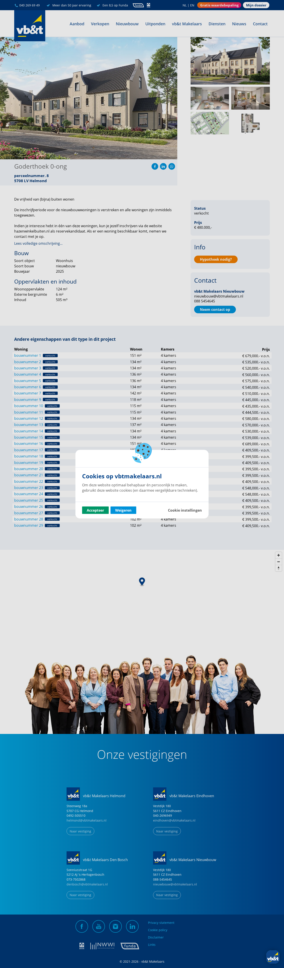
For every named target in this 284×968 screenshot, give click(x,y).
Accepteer (95, 510)
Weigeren (123, 510)
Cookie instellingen (185, 510)
